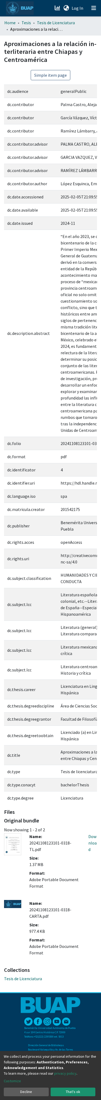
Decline (26, 1091)
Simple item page (50, 75)
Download (92, 843)
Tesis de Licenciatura (56, 22)
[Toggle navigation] (93, 8)
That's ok (73, 1091)
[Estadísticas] (58, 8)
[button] (66, 8)
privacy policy (65, 1073)
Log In (78, 8)
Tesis (26, 22)
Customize (12, 1080)
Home (10, 22)
